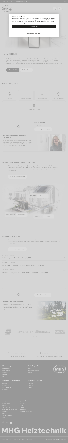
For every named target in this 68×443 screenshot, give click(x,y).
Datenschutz (30, 33)
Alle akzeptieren (34, 26)
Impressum (38, 33)
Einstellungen (34, 30)
